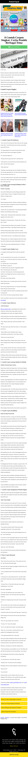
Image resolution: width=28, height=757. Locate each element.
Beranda (2, 717)
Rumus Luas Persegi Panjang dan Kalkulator (10, 703)
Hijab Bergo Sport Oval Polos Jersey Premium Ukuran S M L (7, 135)
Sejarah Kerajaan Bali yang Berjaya (8, 711)
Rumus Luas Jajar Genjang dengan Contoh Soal (11, 699)
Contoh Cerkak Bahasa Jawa (15, 682)
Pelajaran (7, 717)
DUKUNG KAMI (14, 754)
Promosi (16, 746)
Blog (11, 746)
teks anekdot (3, 300)
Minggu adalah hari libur (6, 309)
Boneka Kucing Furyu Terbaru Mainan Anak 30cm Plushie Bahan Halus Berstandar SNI (7, 115)
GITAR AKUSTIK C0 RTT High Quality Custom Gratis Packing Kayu (20, 135)
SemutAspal (14, 2)
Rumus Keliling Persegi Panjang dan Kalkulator (11, 707)
